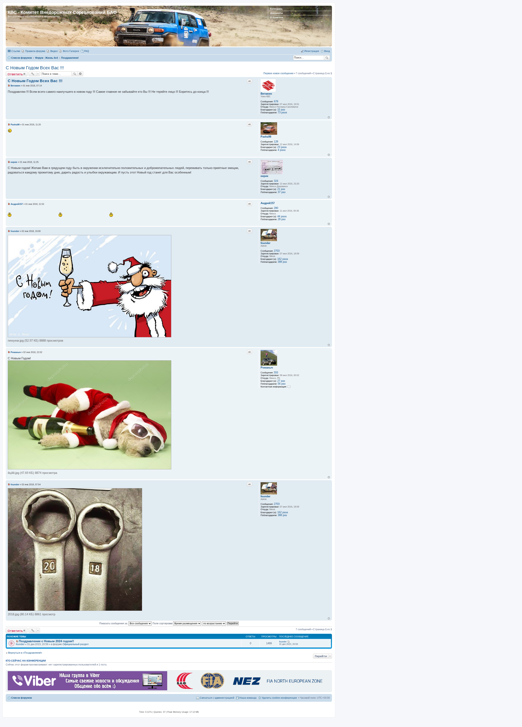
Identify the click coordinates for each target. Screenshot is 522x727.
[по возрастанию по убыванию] (214, 623)
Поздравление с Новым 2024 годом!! (46, 641)
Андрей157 (268, 203)
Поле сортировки (163, 623)
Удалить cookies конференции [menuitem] (279, 697)
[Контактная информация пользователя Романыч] (289, 386)
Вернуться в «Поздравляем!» (25, 652)
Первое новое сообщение (278, 73)
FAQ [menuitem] (86, 51)
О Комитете (276, 17)
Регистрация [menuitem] (311, 51)
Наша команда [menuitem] (248, 697)
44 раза (281, 216)
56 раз (281, 383)
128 (276, 141)
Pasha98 (266, 136)
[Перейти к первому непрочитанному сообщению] (17, 641)
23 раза (281, 147)
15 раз (281, 109)
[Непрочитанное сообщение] (9, 85)
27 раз (281, 380)
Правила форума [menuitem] (35, 51)
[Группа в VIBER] (87, 689)
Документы (276, 13)
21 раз (281, 189)
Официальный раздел (75, 644)
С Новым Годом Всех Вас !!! (35, 67)
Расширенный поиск (80, 73)
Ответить (15, 74)
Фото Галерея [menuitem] (71, 51)
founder (265, 243)
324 (276, 180)
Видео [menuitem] (54, 51)
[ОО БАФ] (248, 689)
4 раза (281, 149)
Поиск (327, 57)
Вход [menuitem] (327, 51)
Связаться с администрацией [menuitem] (217, 697)
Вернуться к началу (329, 117)
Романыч (267, 367)
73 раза (282, 112)
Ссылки (15, 51)
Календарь (276, 9)
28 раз (281, 219)
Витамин (266, 93)
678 (276, 101)
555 (276, 372)
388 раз (282, 261)
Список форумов (21, 697)
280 (276, 208)
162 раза (282, 258)
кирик (264, 176)
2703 (277, 250)
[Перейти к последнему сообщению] (288, 641)
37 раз (281, 192)
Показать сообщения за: (113, 623)
